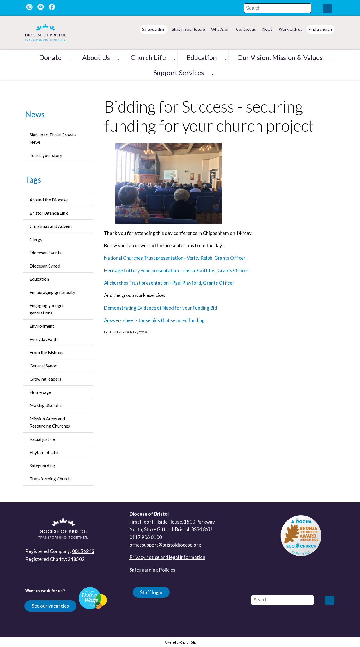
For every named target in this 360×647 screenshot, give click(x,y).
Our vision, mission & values (280, 57)
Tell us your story (46, 155)
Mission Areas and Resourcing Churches (50, 422)
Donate (50, 57)
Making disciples (46, 405)
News (35, 114)
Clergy (36, 239)
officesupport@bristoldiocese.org (165, 545)
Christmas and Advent (51, 226)
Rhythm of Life (44, 452)
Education (201, 57)
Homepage (40, 392)
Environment (42, 326)
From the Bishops (46, 352)
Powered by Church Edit (180, 642)
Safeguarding (42, 465)
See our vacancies (50, 606)
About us (96, 57)
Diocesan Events (45, 252)
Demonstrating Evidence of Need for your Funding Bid (160, 308)
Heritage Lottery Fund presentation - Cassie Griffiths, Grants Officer (176, 270)
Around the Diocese (49, 199)
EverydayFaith (43, 339)
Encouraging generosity (52, 292)
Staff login (151, 592)
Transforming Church (50, 478)
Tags (33, 179)
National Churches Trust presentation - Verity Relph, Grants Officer (175, 258)
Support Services (179, 72)
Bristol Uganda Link (49, 212)
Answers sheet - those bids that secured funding (154, 320)
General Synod (43, 365)
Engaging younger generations (47, 309)
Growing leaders (45, 378)
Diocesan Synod (45, 265)
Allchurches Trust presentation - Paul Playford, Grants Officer (169, 283)
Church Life (148, 57)
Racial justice (42, 439)
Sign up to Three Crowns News (53, 138)
